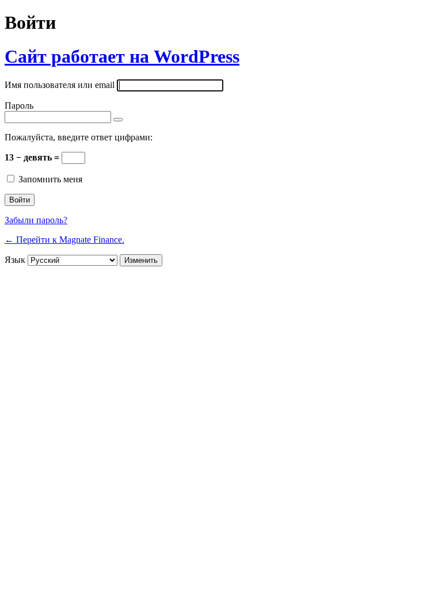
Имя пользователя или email (60, 85)
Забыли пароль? (36, 220)
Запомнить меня (50, 179)
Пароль (19, 105)
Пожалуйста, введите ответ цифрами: (79, 137)
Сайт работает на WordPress (122, 56)
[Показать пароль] (118, 119)
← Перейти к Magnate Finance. (64, 239)
